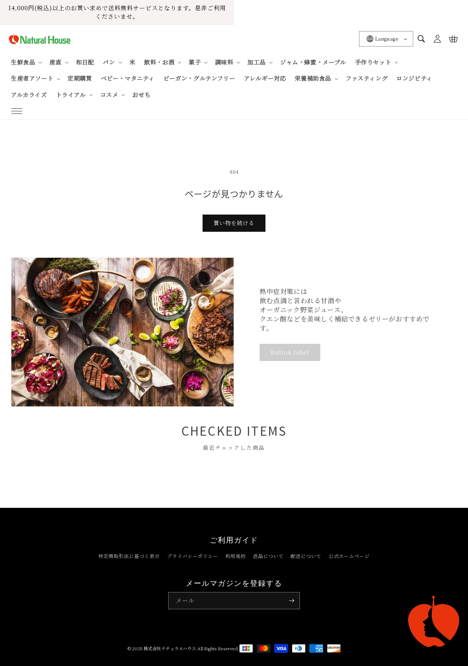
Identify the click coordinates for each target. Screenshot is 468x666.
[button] (17, 111)
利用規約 (235, 555)
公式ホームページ (349, 555)
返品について (268, 555)
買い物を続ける (234, 223)
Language (387, 38)
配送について (306, 555)
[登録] (291, 600)
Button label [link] (290, 352)
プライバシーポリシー (192, 555)
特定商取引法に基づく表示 (129, 555)
